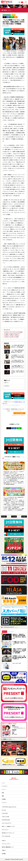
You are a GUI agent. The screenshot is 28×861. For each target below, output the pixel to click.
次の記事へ (24, 516)
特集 (3, 792)
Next (26, 772)
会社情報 (4, 853)
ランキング (4, 802)
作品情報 (4, 799)
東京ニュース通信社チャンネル (8, 826)
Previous (2, 772)
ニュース (3, 789)
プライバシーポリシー (6, 843)
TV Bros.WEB (5, 813)
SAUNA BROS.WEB (6, 819)
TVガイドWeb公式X (6, 836)
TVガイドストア (5, 829)
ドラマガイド (4, 786)
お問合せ (4, 850)
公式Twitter (6, 386)
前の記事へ (4, 516)
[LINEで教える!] (12, 17)
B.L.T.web (4, 810)
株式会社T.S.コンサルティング (8, 833)
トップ (3, 783)
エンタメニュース (6, 15)
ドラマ (13, 15)
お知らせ (4, 840)
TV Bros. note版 (5, 816)
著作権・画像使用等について (8, 847)
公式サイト (6, 382)
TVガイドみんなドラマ (6, 823)
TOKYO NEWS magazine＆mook (9, 807)
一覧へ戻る (14, 516)
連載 (3, 796)
